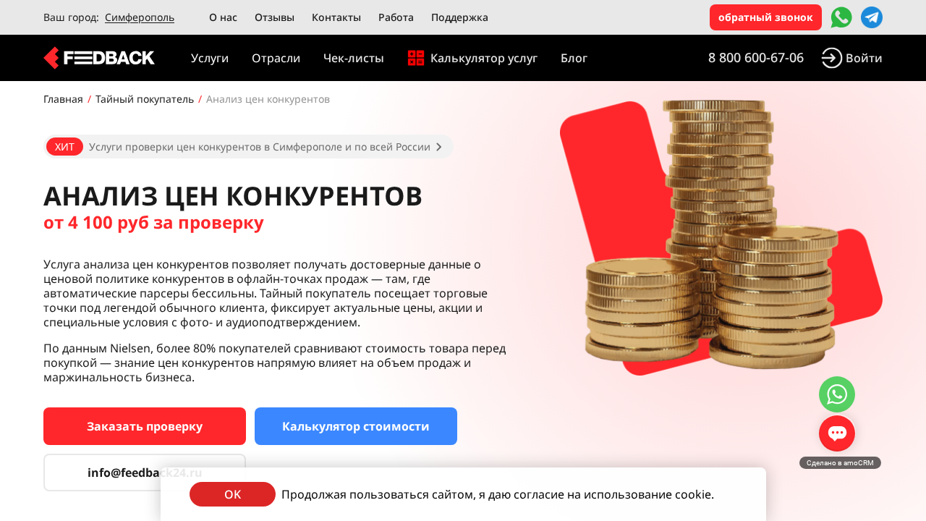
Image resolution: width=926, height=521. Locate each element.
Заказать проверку (145, 426)
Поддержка (459, 17)
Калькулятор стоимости (356, 426)
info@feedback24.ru (145, 472)
